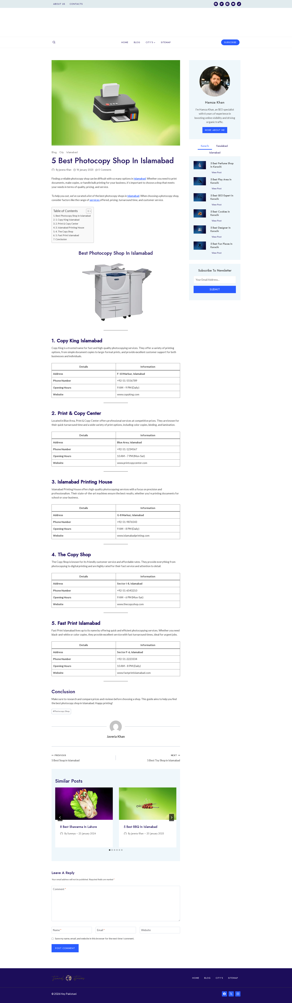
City (61, 152)
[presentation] (84, 803)
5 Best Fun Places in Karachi (221, 245)
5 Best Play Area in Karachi (220, 181)
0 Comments (104, 170)
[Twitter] (222, 4)
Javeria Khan (65, 170)
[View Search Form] (54, 42)
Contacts (76, 4)
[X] (231, 993)
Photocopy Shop (61, 711)
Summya (71, 833)
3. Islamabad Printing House (70, 227)
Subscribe (230, 42)
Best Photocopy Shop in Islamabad (73, 215)
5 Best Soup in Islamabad (66, 758)
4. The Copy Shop (64, 231)
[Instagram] (227, 4)
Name (57, 930)
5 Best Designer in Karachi (220, 229)
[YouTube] (233, 4)
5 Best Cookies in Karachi (220, 213)
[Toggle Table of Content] (87, 211)
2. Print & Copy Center (67, 223)
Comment (59, 889)
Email (101, 930)
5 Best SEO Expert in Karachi (221, 197)
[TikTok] (239, 4)
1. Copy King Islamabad (67, 219)
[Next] (171, 817)
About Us (59, 4)
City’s (219, 978)
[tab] (109, 850)
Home (124, 42)
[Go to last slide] (60, 817)
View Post (217, 173)
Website (146, 930)
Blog (137, 42)
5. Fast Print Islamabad (67, 235)
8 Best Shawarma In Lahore (78, 827)
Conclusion (61, 239)
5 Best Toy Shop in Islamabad (163, 758)
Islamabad (72, 152)
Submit (215, 289)
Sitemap (166, 42)
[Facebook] (216, 4)
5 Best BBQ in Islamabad (140, 827)
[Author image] (53, 169)
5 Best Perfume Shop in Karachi (221, 165)
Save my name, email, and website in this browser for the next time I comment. (94, 938)
